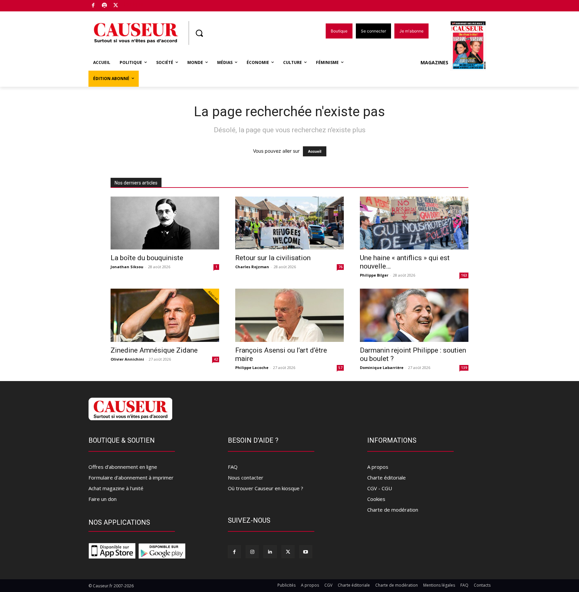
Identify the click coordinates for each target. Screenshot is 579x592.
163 (464, 275)
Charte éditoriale (386, 477)
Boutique (132, 4)
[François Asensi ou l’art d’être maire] (289, 315)
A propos (377, 466)
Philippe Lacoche (251, 367)
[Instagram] (252, 551)
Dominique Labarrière (381, 367)
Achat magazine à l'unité (115, 488)
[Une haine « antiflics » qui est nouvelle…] (414, 223)
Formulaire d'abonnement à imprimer (131, 477)
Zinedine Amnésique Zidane (154, 350)
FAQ (233, 466)
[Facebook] (93, 6)
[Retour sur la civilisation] (289, 223)
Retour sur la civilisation (273, 258)
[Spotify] (105, 6)
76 (340, 267)
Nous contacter (245, 477)
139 (464, 367)
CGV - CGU (379, 488)
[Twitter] (116, 6)
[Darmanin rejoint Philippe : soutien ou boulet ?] (414, 315)
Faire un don (102, 499)
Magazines (434, 62)
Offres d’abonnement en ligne (122, 466)
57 (340, 367)
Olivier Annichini (127, 359)
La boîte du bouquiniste (147, 258)
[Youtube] (305, 551)
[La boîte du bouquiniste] (165, 223)
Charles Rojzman (252, 266)
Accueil (314, 151)
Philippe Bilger (374, 275)
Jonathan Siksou (127, 266)
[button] (199, 33)
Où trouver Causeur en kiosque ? (265, 488)
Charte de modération (392, 509)
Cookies (376, 499)
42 (216, 359)
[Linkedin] (269, 551)
